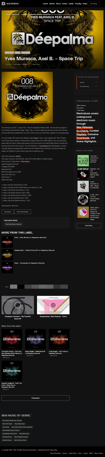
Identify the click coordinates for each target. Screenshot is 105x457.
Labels (71, 4)
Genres (52, 4)
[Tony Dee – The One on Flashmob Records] (83, 160)
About (58, 4)
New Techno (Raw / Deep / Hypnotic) (22, 427)
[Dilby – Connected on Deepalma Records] (7, 267)
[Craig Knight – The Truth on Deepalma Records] (59, 339)
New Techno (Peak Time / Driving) (12, 420)
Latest (45, 4)
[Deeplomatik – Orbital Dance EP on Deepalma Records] (7, 254)
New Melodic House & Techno (11, 430)
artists (79, 108)
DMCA (91, 453)
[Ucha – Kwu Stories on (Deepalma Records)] (7, 242)
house (36, 138)
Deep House (15, 14)
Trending (78, 4)
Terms (80, 453)
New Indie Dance (24, 433)
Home (8, 14)
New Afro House (7, 440)
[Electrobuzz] (10, 3)
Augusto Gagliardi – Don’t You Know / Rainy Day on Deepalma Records (12, 385)
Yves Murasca (44, 146)
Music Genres (99, 453)
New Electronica (7, 437)
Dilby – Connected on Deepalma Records (29, 263)
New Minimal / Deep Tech (10, 433)
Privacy (65, 453)
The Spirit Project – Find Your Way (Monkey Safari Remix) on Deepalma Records (12, 353)
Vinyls (85, 4)
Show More (88, 225)
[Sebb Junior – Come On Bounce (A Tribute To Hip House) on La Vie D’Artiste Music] (83, 212)
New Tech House (7, 424)
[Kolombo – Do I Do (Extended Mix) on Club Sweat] (83, 173)
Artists (64, 4)
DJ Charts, (82, 130)
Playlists (81, 134)
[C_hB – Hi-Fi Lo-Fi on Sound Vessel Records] (83, 199)
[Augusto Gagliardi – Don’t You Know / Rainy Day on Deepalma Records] (12, 371)
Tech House (25, 52)
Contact (85, 453)
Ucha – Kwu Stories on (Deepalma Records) (30, 237)
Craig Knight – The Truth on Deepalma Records (58, 352)
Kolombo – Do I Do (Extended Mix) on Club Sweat (94, 173)
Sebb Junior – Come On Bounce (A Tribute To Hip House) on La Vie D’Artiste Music (95, 214)
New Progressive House (21, 437)
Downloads (82, 137)
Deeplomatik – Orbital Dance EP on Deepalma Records (34, 250)
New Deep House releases (13, 224)
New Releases (84, 127)
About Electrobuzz (55, 453)
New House (6, 427)
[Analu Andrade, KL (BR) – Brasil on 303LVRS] (83, 186)
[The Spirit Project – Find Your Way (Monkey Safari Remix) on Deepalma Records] (12, 339)
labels (80, 110)
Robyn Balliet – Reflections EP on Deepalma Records (35, 352)
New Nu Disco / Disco (20, 440)
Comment (35, 398)
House (17, 52)
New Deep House (20, 424)
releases (81, 105)
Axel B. (23, 14)
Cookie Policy (72, 453)
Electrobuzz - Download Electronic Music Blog (43, 450)
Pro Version (93, 4)
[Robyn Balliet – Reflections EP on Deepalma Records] (35, 339)
